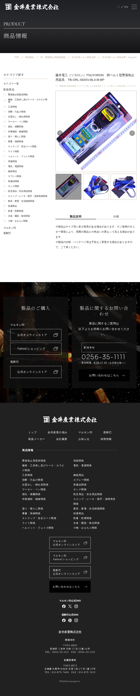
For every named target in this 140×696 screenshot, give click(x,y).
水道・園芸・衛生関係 (16, 216)
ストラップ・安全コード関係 (19, 146)
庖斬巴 (7, 233)
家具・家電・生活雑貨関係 (18, 201)
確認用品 (10, 171)
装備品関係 (11, 181)
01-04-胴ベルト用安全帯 (90, 86)
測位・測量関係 (13, 126)
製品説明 (76, 216)
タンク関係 (11, 186)
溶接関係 (10, 161)
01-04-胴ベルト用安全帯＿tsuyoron (120, 86)
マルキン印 (9, 227)
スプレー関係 (12, 176)
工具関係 (10, 106)
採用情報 (106, 439)
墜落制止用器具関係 (15, 94)
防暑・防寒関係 (13, 211)
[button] (132, 133)
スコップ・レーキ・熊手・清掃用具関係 (25, 196)
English (126, 7)
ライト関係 (11, 151)
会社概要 (61, 439)
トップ (32, 432)
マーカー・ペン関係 (15, 121)
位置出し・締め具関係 (16, 116)
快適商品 (10, 206)
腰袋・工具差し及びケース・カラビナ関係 (25, 100)
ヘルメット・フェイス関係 (18, 156)
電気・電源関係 (13, 166)
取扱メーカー (36, 439)
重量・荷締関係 (13, 141)
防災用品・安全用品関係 (17, 191)
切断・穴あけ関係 (14, 111)
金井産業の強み (57, 432)
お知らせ (84, 439)
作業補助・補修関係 (15, 131)
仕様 (116, 216)
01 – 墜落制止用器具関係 (65, 86)
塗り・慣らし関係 (14, 136)
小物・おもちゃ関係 (15, 221)
